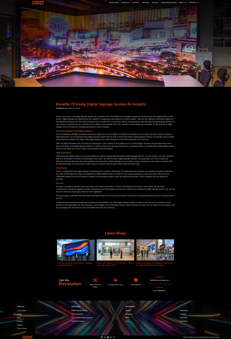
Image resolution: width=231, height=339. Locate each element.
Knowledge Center (168, 2)
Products (125, 2)
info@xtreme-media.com (159, 280)
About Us (182, 2)
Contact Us (193, 2)
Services (145, 2)
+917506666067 (159, 291)
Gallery (155, 2)
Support (135, 2)
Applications (114, 2)
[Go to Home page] (41, 2)
